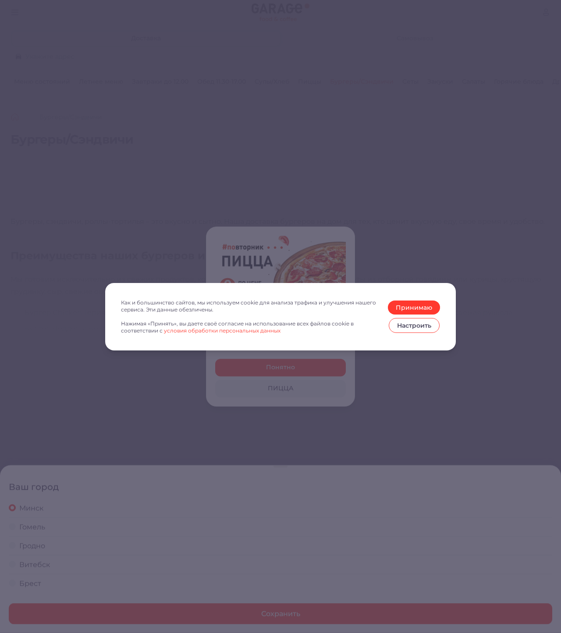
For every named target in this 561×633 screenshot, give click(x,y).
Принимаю (414, 307)
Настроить (414, 325)
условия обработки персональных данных (222, 330)
